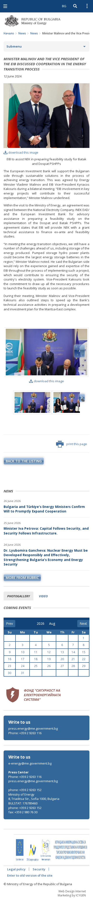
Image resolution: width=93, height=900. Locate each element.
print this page (76, 444)
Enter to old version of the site (29, 875)
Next (79, 351)
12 (49, 652)
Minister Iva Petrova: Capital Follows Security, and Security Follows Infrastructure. (46, 530)
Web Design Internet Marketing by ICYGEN (72, 893)
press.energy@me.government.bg (33, 728)
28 (73, 666)
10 (22, 652)
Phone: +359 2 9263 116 (24, 733)
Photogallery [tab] (18, 596)
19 (49, 659)
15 (83, 652)
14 (73, 652)
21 (73, 659)
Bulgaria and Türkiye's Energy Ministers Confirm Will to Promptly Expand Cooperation (44, 509)
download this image (23, 152)
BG (64, 6)
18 (35, 659)
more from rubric (22, 577)
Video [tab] (43, 596)
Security (39, 869)
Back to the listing (24, 461)
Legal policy (16, 869)
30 (9, 673)
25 (35, 666)
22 (83, 659)
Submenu (14, 46)
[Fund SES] (33, 694)
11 (35, 652)
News (22, 33)
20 (62, 659)
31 (22, 673)
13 (62, 652)
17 (22, 659)
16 (9, 659)
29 (83, 666)
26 (49, 666)
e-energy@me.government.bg (30, 763)
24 (22, 666)
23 (9, 666)
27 (62, 666)
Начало (9, 33)
